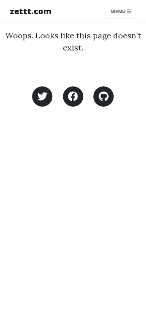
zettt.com (31, 11)
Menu (118, 11)
